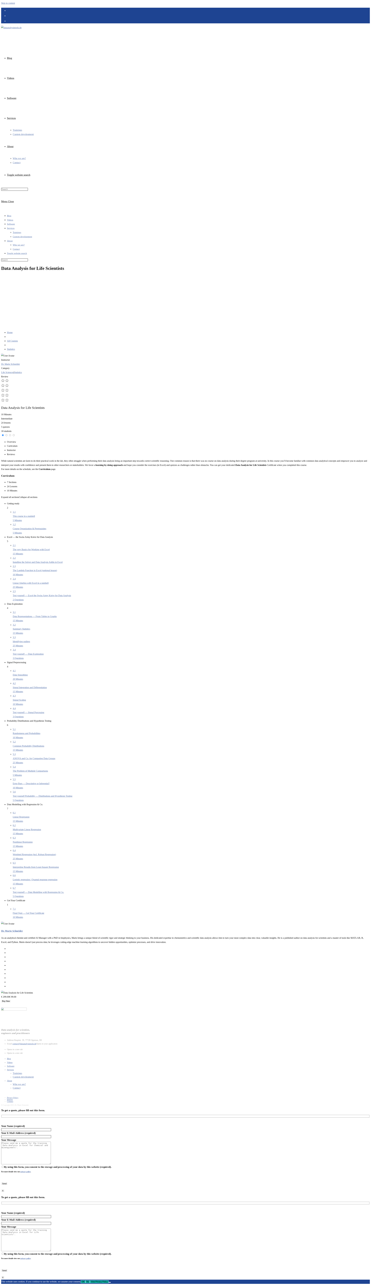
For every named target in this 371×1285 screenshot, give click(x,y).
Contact (16, 249)
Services (10, 228)
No (88, 1282)
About (10, 241)
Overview (11, 442)
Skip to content (8, 3)
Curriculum (12, 446)
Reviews (11, 454)
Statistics (18, 372)
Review (4, 376)
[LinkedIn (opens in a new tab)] (8, 10)
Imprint (10, 1099)
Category (5, 368)
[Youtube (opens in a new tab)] (8, 15)
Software (11, 224)
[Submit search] (30, 260)
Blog (9, 216)
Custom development (22, 236)
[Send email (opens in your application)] (8, 20)
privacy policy (25, 1172)
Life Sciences (7, 372)
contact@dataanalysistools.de (24, 1044)
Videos (10, 220)
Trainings (17, 232)
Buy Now (6, 1001)
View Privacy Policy (99, 1282)
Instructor (5, 360)
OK (83, 1282)
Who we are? (19, 245)
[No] (110, 1282)
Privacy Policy (12, 1098)
